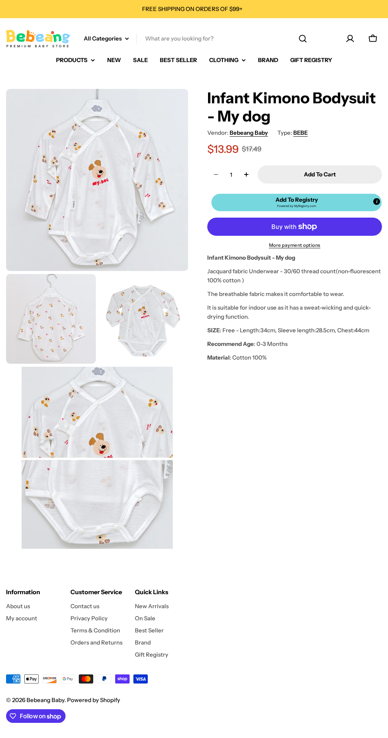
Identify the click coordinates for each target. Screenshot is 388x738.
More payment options (295, 245)
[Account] (350, 38)
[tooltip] (376, 201)
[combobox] (194, 39)
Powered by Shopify (93, 700)
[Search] (302, 38)
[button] (296, 202)
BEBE (300, 132)
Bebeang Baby (249, 132)
